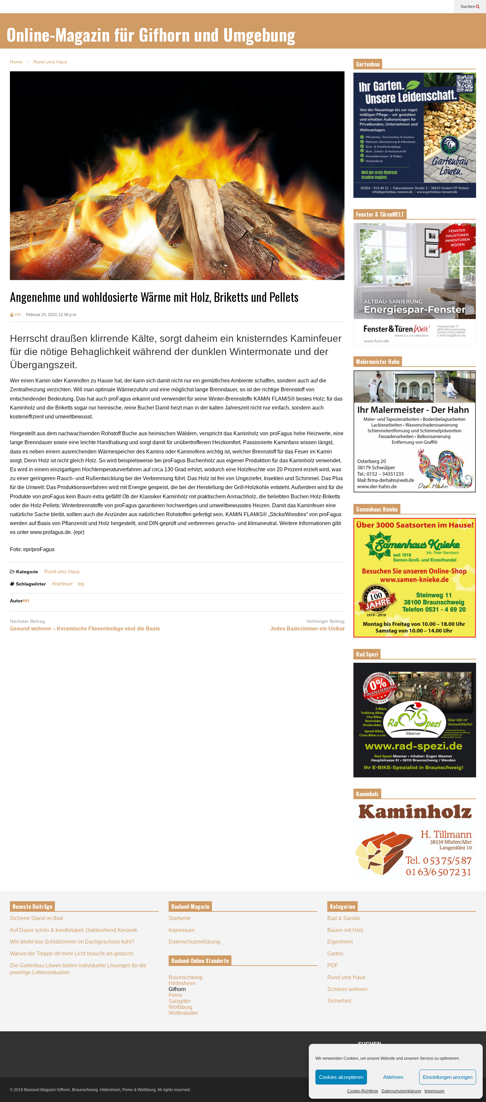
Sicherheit (339, 1001)
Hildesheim (182, 983)
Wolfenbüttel (183, 1013)
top (81, 584)
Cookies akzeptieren (341, 1077)
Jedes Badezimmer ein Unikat (307, 628)
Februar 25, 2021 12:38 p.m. (51, 314)
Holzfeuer (62, 584)
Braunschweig (185, 977)
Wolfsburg (180, 1007)
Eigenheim (340, 941)
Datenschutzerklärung (401, 1091)
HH (17, 314)
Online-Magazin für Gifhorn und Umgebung (151, 34)
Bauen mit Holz (345, 930)
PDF (332, 965)
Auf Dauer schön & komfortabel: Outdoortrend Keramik (73, 930)
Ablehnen (393, 1077)
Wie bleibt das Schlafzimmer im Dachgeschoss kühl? (72, 941)
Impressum (434, 1091)
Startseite (180, 918)
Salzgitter (180, 1001)
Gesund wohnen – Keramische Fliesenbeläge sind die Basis (85, 628)
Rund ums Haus (62, 571)
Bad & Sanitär (343, 918)
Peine (175, 995)
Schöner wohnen (347, 989)
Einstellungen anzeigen (447, 1077)
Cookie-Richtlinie (362, 1091)
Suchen (468, 6)
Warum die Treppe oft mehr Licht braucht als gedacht (71, 953)
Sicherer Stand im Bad (36, 918)
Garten (335, 953)
